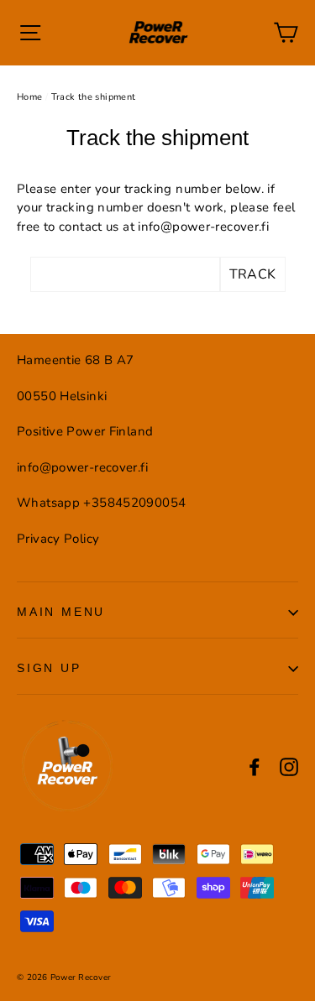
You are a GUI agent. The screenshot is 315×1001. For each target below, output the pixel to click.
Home (30, 97)
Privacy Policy (58, 538)
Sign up (49, 668)
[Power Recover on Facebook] (254, 766)
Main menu (61, 611)
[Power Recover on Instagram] (289, 766)
